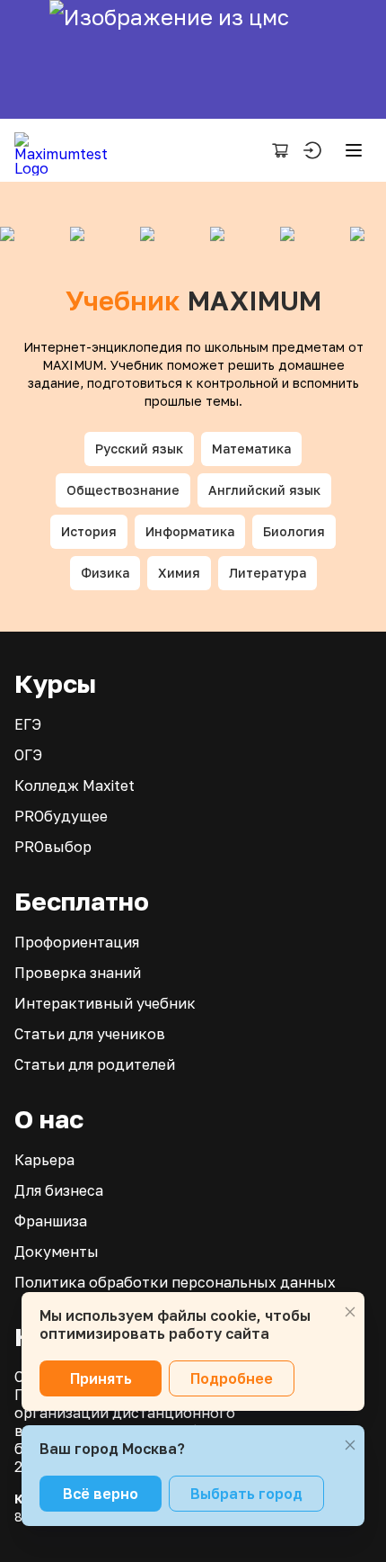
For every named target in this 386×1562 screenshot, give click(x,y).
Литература (267, 572)
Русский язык (139, 448)
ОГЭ (28, 755)
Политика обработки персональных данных (175, 1282)
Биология (294, 531)
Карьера (44, 1160)
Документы (56, 1252)
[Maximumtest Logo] (67, 150)
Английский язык (264, 490)
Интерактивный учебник (105, 1003)
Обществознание (123, 490)
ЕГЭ (27, 724)
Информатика (189, 531)
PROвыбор (53, 847)
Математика (251, 448)
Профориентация (76, 942)
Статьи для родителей (94, 1064)
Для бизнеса (58, 1190)
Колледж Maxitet (74, 785)
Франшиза (50, 1221)
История (89, 531)
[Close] (350, 1312)
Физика (105, 572)
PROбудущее (61, 816)
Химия (179, 572)
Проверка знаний (77, 973)
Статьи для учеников (89, 1034)
